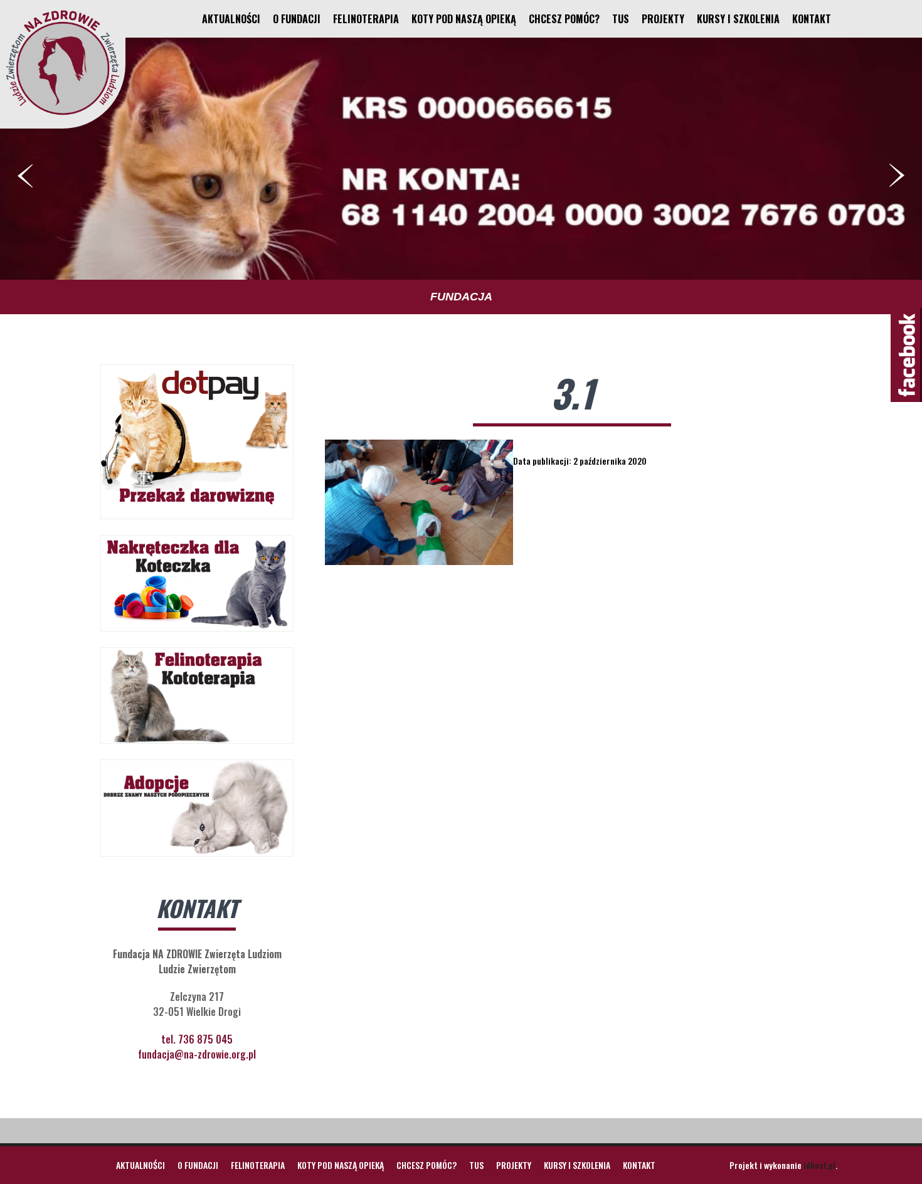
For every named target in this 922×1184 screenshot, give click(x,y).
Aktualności (231, 18)
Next (897, 175)
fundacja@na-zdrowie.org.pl (197, 1054)
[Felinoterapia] (62, 114)
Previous (25, 175)
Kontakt (811, 18)
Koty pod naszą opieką (463, 18)
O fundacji (297, 18)
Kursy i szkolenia (738, 18)
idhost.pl (819, 1164)
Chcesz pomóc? (564, 18)
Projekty (663, 18)
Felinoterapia (366, 18)
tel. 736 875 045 (197, 1039)
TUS (620, 18)
